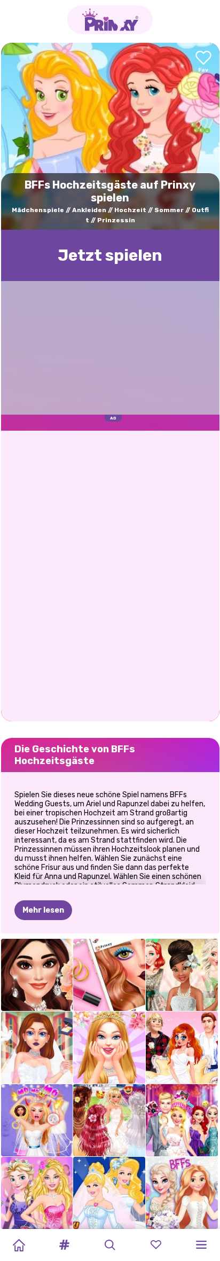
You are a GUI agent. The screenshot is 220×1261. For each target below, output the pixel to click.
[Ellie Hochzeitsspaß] (182, 1120)
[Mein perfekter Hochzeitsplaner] (37, 1047)
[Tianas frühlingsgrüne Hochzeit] (182, 975)
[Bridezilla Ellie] (37, 1120)
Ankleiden (89, 210)
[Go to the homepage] (110, 19)
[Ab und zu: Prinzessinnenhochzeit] (109, 1193)
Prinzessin (116, 220)
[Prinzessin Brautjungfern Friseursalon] (109, 1120)
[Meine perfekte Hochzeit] (109, 1047)
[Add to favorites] (203, 62)
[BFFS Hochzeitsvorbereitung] (182, 1193)
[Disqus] (110, 575)
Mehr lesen (43, 910)
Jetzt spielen (110, 255)
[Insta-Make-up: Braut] (109, 975)
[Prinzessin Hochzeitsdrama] (182, 1047)
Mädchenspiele (38, 210)
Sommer (169, 210)
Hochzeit (130, 210)
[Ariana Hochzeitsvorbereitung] (37, 975)
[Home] (18, 1245)
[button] (64, 1245)
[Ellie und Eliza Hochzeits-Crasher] (37, 1193)
